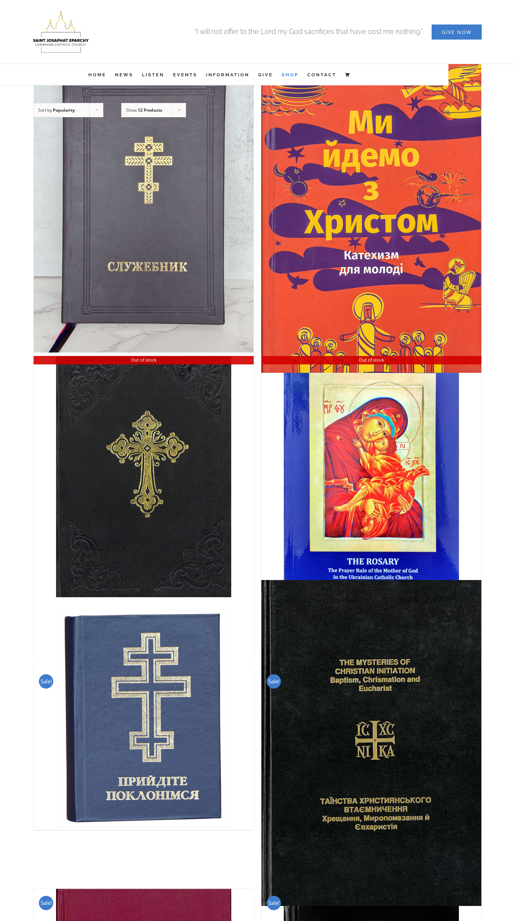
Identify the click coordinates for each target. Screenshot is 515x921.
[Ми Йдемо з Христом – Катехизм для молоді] (371, 212)
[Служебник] (144, 206)
